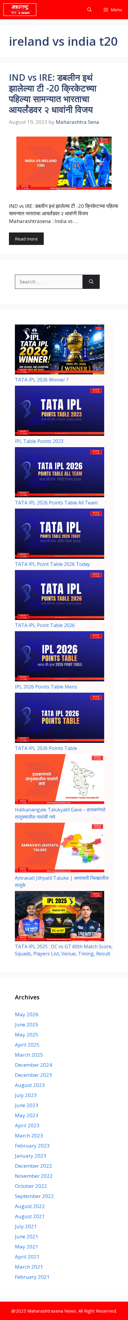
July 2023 (26, 1095)
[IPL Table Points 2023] (59, 412)
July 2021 (26, 1226)
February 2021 (32, 1276)
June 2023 (26, 1105)
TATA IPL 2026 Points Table (46, 748)
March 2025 (29, 1054)
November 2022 (34, 1175)
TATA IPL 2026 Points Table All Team (56, 502)
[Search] (91, 282)
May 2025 (26, 1034)
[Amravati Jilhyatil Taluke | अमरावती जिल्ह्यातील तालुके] (59, 849)
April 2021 (27, 1256)
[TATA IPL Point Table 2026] (59, 596)
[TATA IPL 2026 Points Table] (59, 719)
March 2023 (29, 1135)
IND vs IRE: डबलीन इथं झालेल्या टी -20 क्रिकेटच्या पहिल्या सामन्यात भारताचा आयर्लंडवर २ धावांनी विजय (52, 93)
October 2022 (31, 1186)
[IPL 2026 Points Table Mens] (59, 657)
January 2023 (30, 1155)
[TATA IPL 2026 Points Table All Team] (59, 473)
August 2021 (30, 1216)
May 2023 (26, 1115)
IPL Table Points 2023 (39, 441)
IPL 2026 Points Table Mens (46, 686)
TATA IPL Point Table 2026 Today (52, 564)
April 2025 (27, 1044)
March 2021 (29, 1266)
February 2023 (32, 1145)
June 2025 (26, 1024)
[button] (89, 9)
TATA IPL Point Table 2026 (45, 625)
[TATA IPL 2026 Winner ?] (59, 350)
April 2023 (27, 1125)
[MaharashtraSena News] (20, 9)
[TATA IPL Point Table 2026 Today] (59, 535)
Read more (26, 239)
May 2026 (26, 1014)
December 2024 (33, 1064)
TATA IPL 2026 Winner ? (41, 379)
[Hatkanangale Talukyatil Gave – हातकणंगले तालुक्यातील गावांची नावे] (59, 780)
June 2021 (26, 1236)
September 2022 (34, 1196)
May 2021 (26, 1246)
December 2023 (33, 1074)
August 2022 (30, 1206)
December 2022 (33, 1165)
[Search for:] (49, 282)
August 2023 (30, 1085)
